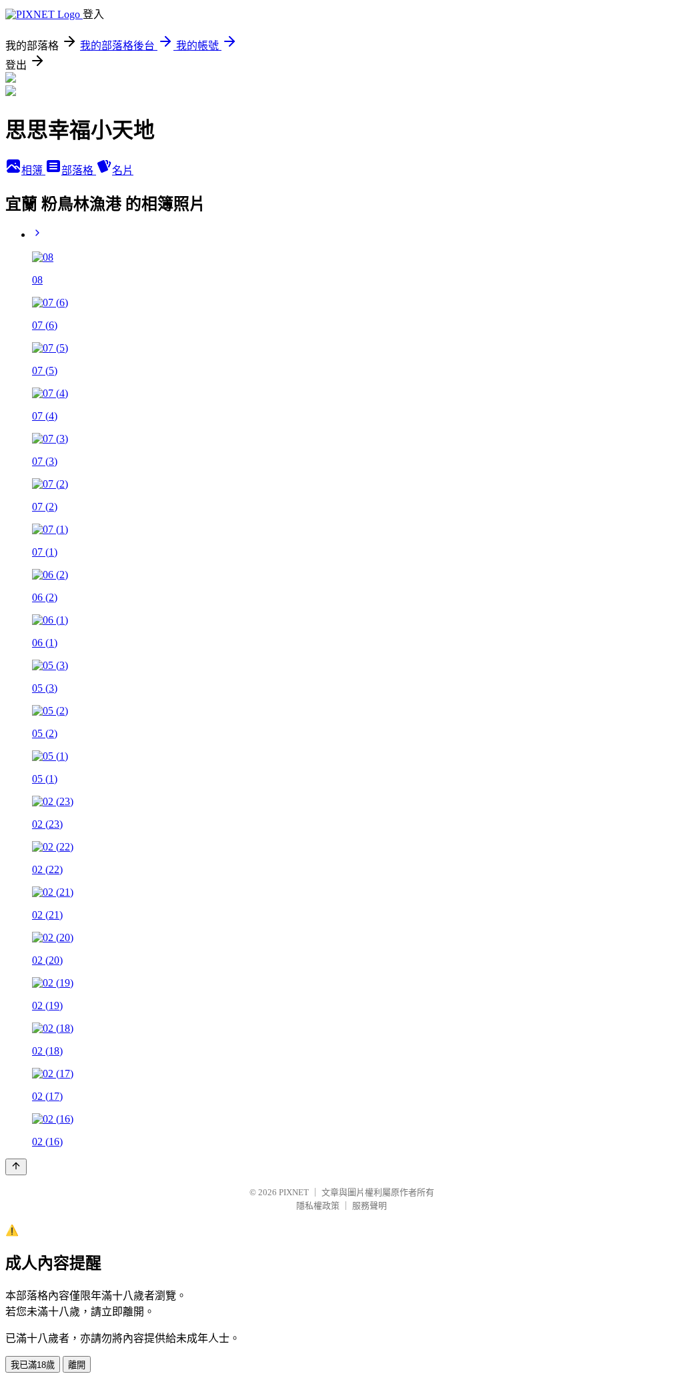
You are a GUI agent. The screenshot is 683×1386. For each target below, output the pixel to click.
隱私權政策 (317, 1206)
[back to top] (16, 1167)
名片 (122, 170)
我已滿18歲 (33, 1365)
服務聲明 (369, 1206)
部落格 (78, 170)
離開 (76, 1365)
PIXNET (294, 1192)
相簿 (33, 170)
